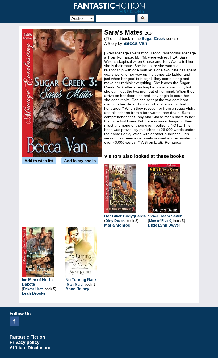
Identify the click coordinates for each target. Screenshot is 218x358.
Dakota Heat (33, 289)
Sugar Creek (153, 38)
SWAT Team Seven (165, 216)
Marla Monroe (117, 225)
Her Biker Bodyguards (125, 216)
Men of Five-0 (160, 221)
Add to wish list (38, 160)
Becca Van (135, 43)
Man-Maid (75, 284)
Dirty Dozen (115, 221)
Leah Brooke (33, 293)
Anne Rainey (77, 288)
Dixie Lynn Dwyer (164, 225)
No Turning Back (81, 279)
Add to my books (80, 160)
